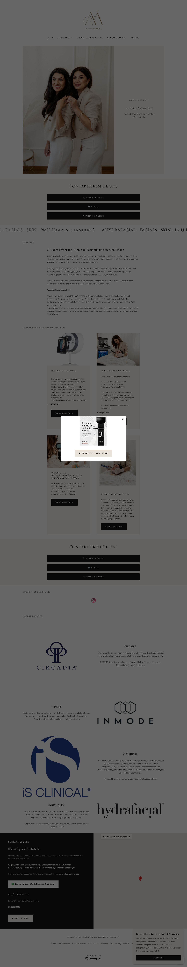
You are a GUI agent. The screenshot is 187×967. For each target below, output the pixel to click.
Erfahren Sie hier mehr (93, 453)
